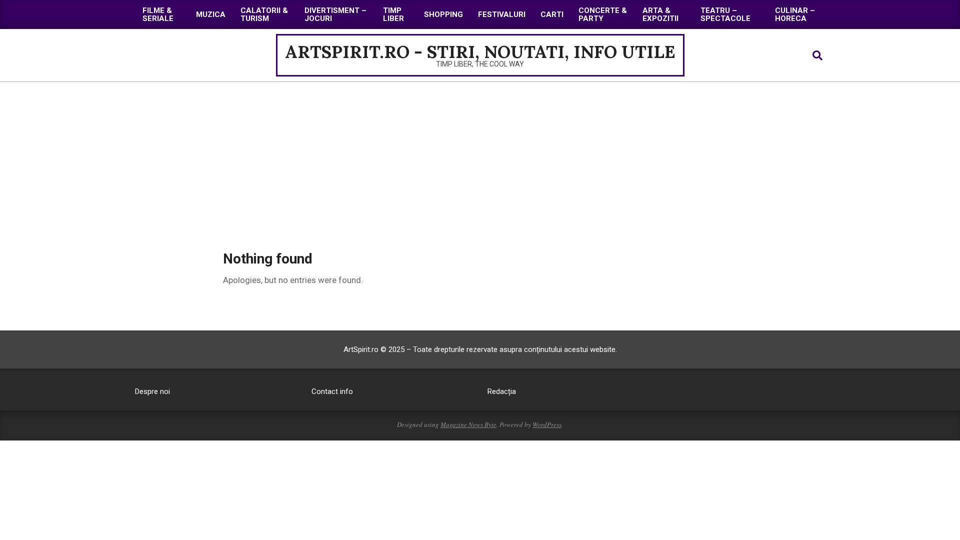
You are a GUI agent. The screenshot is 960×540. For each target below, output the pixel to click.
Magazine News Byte (468, 424)
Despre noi (152, 391)
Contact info (332, 391)
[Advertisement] (480, 157)
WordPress (547, 424)
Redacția (502, 391)
